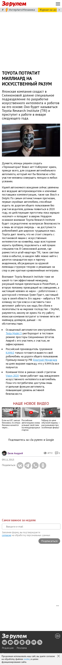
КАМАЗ (10, 352)
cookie (27, 659)
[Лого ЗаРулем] (14, 4)
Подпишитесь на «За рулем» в (31, 439)
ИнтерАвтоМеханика (22, 10)
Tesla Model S (14, 333)
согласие (6, 535)
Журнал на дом (49, 10)
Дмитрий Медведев (45, 360)
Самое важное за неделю (19, 520)
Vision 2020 (12, 375)
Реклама (22, 648)
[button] (58, 656)
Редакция (8, 648)
